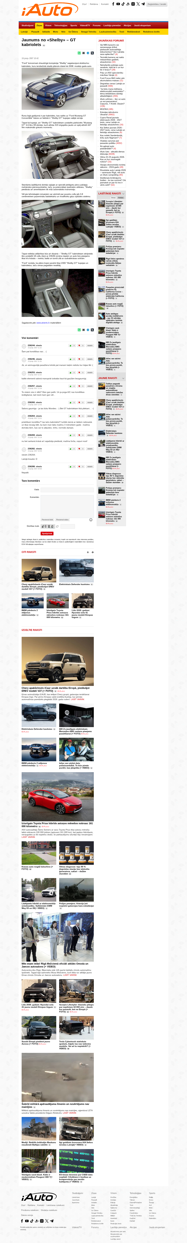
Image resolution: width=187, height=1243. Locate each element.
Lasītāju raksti (115, 1239)
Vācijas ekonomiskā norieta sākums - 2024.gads (112, 166)
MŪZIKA (106, 109)
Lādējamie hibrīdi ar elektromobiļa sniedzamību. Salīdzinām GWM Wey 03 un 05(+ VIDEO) (39, 905)
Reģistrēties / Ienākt (157, 4)
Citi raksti (29, 552)
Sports (152, 1193)
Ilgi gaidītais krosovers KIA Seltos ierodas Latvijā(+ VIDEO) (76, 1143)
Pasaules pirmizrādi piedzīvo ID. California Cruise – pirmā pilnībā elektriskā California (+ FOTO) (115, 292)
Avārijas (113, 1200)
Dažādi (132, 1221)
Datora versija (27, 1215)
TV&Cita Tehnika (136, 1216)
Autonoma (75, 1202)
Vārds (36, 490)
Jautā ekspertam (157, 1227)
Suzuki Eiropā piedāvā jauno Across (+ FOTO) (36, 1042)
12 (30, 869)
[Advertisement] (147, 81)
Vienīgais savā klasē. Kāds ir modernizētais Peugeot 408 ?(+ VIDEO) (37, 1176)
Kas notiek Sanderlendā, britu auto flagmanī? (111, 136)
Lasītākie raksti (109, 193)
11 (62, 617)
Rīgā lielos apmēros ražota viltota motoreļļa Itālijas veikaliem (115, 262)
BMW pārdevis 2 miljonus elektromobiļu (30, 612)
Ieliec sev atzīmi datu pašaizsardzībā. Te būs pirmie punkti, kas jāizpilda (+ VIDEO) (74, 765)
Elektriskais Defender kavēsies (74, 584)
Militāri (112, 1216)
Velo (92, 1208)
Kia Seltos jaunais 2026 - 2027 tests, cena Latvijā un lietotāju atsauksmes (112, 129)
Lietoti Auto (76, 1197)
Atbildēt (89, 345)
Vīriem (113, 1193)
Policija (112, 1202)
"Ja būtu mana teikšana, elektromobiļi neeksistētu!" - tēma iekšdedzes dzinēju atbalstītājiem (112, 92)
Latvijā (93, 1197)
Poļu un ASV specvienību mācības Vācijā (111, 74)
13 (68, 1012)
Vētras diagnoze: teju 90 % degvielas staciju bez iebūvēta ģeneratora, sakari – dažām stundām (74, 870)
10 (70, 874)
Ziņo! (84, 4)
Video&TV (77, 1227)
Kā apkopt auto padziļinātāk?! (108, 147)
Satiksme (113, 1208)
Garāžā (113, 1210)
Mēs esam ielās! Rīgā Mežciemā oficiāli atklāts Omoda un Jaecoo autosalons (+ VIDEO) (55, 965)
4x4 (150, 1205)
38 (68, 1049)
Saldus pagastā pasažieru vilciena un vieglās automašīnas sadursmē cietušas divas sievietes (114, 389)
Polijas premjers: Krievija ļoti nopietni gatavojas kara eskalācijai (76, 904)
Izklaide (94, 1202)
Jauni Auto (75, 1200)
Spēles (132, 1210)
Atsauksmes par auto (118, 1231)
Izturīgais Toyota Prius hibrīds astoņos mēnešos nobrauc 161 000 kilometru (58, 613)
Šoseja (151, 1202)
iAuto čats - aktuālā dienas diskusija (112, 152)
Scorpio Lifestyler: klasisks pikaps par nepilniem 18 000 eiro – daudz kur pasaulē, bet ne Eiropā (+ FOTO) (76, 1008)
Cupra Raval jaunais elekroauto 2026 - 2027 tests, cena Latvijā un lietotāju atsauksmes (111, 121)
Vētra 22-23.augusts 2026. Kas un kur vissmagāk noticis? (112, 159)
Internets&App (135, 1208)
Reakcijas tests (115, 1223)
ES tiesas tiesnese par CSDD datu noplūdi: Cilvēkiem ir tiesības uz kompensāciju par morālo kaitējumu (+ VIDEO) (76, 1178)
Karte (112, 1221)
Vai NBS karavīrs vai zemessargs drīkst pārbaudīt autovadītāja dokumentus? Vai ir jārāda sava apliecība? (112, 49)
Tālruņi (132, 1200)
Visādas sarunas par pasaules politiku (111, 142)
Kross (151, 1200)
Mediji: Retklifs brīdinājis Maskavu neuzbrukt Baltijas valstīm (39, 1143)
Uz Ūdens (94, 1210)
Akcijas (133, 1227)
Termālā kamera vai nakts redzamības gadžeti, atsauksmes (112, 59)
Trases (151, 1216)
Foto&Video (134, 1213)
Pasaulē (94, 1200)
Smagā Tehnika (96, 1213)
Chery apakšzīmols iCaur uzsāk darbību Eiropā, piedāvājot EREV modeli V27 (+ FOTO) (38, 586)
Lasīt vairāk (77, 699)
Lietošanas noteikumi (55, 1205)
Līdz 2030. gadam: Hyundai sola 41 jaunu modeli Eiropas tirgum (82, 613)
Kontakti (105, 4)
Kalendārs (152, 1218)
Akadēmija (114, 1205)
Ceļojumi (113, 1213)
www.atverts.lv (43, 323)
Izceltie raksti (32, 630)
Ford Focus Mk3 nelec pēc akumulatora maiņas (112, 79)
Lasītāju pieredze (118, 1227)
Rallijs (151, 1197)
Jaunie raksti (107, 378)
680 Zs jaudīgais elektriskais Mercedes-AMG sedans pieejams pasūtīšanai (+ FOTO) (75, 731)
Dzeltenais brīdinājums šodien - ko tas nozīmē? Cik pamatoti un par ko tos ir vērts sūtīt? (113, 181)
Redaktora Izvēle (97, 1223)
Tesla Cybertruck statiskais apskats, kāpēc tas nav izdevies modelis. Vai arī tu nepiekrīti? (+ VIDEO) (75, 1045)
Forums (95, 1227)
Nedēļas (120, 197)
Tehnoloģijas (135, 1193)
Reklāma (94, 4)
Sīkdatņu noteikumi (49, 1210)
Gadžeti (132, 1218)
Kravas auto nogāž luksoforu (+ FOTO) (114, 306)
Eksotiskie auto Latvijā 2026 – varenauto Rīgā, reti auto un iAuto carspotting (113, 172)
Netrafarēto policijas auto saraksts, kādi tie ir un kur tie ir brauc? (112, 67)
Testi (93, 1218)
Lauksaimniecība (97, 1216)
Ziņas (94, 1193)
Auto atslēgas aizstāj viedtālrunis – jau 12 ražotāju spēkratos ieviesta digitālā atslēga (114, 318)
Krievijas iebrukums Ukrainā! (109, 113)
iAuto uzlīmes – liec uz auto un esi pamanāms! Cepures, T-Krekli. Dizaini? (112, 102)
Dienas (113, 197)
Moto (93, 1205)
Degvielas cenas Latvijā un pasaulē (112, 84)
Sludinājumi (77, 1193)
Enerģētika (133, 1197)
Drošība (113, 1197)
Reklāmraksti (96, 1221)
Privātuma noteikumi (30, 1210)
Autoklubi (113, 1218)
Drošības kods (33, 526)
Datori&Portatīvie (136, 1202)
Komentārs (34, 497)
